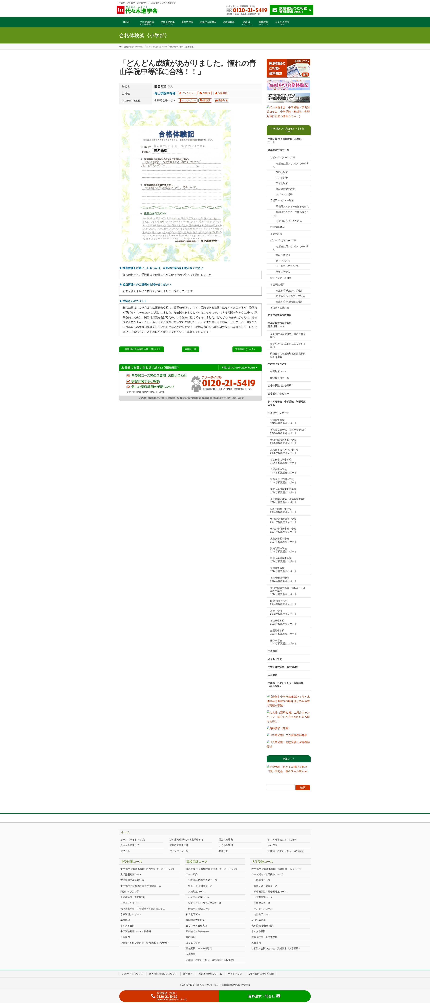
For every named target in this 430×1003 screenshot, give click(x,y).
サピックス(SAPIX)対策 (282, 157)
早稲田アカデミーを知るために (292, 206)
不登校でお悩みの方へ (197, 931)
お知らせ (223, 851)
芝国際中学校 (283, 422)
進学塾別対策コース (278, 150)
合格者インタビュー (278, 393)
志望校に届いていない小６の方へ (291, 165)
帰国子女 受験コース (199, 908)
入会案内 (272, 675)
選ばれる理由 (226, 839)
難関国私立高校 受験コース (202, 880)
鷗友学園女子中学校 (283, 510)
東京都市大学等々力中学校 (285, 451)
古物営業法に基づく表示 (261, 973)
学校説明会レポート (278, 412)
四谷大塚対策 (277, 227)
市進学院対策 (277, 284)
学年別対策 (282, 183)
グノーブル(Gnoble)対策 (283, 240)
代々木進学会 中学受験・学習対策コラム (287, 403)
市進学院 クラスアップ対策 (290, 296)
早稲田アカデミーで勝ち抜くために (291, 214)
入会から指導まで (129, 845)
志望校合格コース (279, 378)
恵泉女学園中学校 (283, 540)
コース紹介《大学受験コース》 (267, 874)
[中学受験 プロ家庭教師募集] (287, 736)
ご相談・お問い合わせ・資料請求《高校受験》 (210, 960)
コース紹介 (192, 874)
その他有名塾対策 (279, 307)
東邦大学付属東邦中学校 (284, 491)
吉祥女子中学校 (283, 471)
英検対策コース (196, 891)
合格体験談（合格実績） (281, 385)
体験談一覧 (190, 349)
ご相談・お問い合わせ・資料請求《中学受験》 (285, 685)
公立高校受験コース (198, 897)
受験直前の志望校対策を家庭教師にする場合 (288, 355)
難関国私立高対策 (195, 920)
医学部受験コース (263, 897)
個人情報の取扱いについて (163, 973)
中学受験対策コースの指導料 (283, 667)
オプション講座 (284, 194)
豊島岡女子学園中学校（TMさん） (143, 349)
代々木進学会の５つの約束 (282, 839)
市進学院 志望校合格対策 (289, 301)
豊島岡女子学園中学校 (283, 481)
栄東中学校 (283, 642)
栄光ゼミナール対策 (280, 277)
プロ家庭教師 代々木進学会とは (186, 839)
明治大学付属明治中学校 (284, 520)
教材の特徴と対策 (285, 189)
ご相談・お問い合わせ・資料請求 (285, 851)
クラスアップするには (287, 266)
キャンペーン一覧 (179, 851)
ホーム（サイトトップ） (133, 839)
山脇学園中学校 (283, 602)
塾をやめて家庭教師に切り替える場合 (288, 345)
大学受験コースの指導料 (264, 937)
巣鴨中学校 (283, 612)
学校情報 (272, 650)
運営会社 (187, 973)
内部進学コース (262, 914)
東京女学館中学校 (283, 579)
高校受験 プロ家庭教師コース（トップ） (212, 869)
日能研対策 (276, 233)
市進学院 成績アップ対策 (289, 290)
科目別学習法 (193, 914)
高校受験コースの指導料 (199, 948)
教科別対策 (282, 172)
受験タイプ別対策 (277, 364)
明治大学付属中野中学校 (284, 530)
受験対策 (222, 93)
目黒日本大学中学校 (283, 461)
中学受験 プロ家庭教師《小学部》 (286, 141)
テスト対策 (282, 177)
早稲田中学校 (283, 622)
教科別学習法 (283, 255)
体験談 (206, 93)
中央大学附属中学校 (283, 560)
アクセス (125, 851)
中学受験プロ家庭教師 (279, 325)
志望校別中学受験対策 (279, 315)
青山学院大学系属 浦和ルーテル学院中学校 (288, 591)
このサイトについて (132, 973)
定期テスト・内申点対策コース (204, 903)
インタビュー (188, 93)
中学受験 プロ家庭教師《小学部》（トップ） (147, 869)
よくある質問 (275, 659)
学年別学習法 (283, 271)
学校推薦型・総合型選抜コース (270, 891)
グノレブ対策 (283, 260)
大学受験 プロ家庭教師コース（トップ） (277, 869)
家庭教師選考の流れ (180, 845)
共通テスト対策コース (265, 885)
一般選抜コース (262, 880)
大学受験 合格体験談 (262, 925)
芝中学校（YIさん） (245, 349)
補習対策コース (278, 371)
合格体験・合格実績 (196, 925)
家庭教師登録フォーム (210, 973)
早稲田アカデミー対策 (282, 200)
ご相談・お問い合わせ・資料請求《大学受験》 (276, 948)
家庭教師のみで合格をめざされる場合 (288, 335)
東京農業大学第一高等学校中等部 (289, 431)
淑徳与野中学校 (283, 550)
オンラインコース (263, 908)
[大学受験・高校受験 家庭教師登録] (289, 745)
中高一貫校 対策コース (200, 885)
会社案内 (272, 845)
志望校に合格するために (289, 220)
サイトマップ (235, 973)
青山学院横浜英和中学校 (284, 441)
